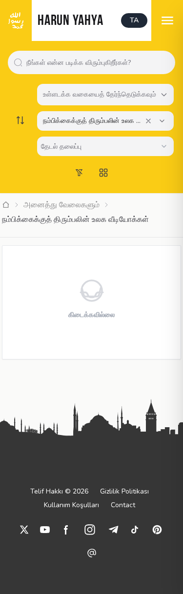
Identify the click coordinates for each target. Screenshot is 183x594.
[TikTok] (134, 529)
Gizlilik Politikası (124, 491)
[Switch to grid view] (103, 172)
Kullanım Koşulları (71, 505)
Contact (123, 505)
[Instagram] (90, 529)
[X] (24, 529)
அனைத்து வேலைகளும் (61, 204)
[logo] (16, 20)
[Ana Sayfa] (6, 205)
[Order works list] (20, 120)
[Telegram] (113, 529)
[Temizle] (148, 121)
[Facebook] (66, 529)
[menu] (167, 20)
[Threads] (92, 553)
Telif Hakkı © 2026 (59, 491)
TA (134, 20)
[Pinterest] (157, 529)
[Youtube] (45, 529)
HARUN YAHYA (70, 21)
